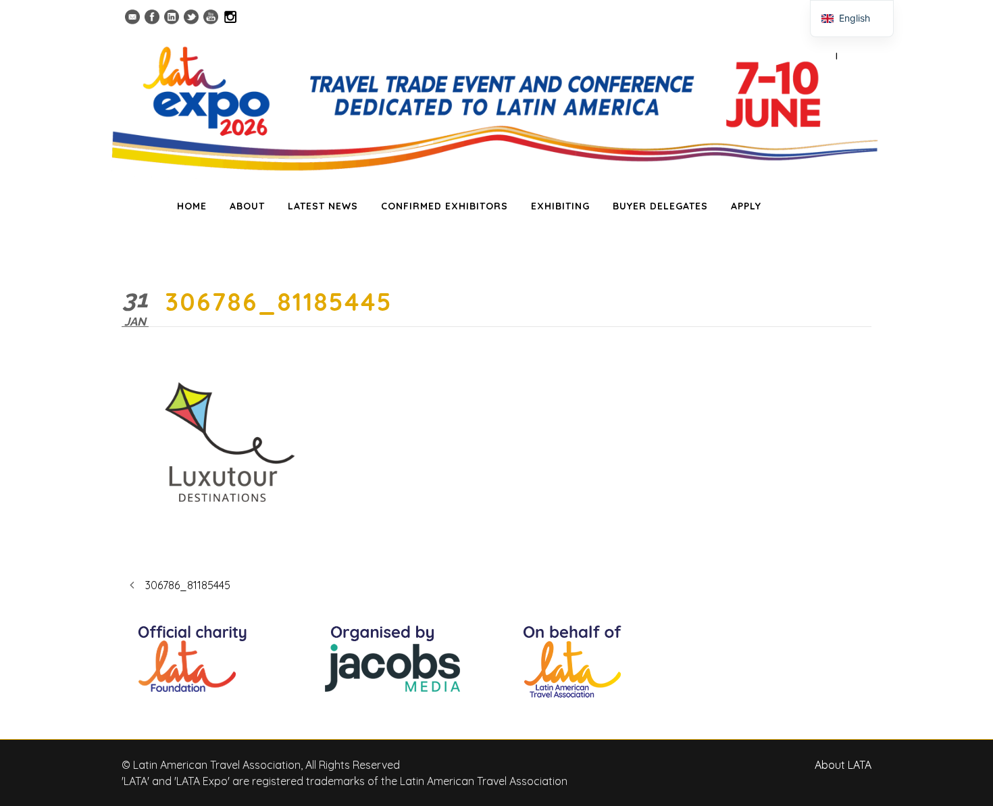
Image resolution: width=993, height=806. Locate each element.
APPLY (746, 206)
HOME (192, 206)
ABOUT (247, 206)
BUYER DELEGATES (660, 206)
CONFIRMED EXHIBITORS (444, 206)
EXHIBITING (560, 206)
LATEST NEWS (323, 206)
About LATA (843, 765)
